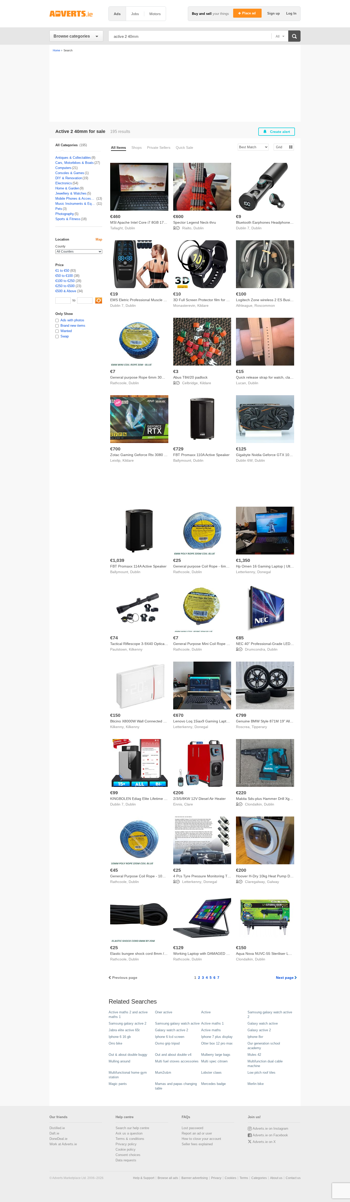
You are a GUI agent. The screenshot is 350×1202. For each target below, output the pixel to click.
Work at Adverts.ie (63, 1144)
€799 (241, 715)
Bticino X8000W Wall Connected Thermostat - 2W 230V (155, 721)
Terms (244, 1178)
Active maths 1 (212, 1023)
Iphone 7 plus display (217, 1037)
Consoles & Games (69, 173)
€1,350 (243, 560)
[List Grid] (282, 147)
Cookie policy (126, 1149)
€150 (115, 715)
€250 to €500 (65, 286)
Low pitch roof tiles (261, 1072)
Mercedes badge (213, 1084)
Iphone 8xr (255, 1037)
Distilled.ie (57, 1128)
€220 (241, 792)
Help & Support (143, 1178)
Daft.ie (54, 1133)
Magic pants (118, 1084)
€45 (114, 870)
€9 (238, 216)
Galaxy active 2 (259, 1030)
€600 (178, 216)
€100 (241, 294)
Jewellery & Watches (71, 193)
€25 (177, 560)
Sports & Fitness (67, 219)
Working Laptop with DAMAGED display (205, 953)
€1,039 (117, 560)
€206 (178, 792)
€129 (178, 947)
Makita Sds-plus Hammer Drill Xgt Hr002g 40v (273, 799)
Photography (64, 214)
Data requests (126, 1160)
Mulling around (119, 1061)
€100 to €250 (65, 281)
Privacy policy (126, 1144)
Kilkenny (135, 649)
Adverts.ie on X (264, 1142)
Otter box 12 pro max (217, 1043)
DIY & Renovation (68, 178)
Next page (285, 978)
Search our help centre (132, 1128)
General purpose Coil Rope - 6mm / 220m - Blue (212, 566)
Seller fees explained (197, 1144)
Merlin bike (256, 1084)
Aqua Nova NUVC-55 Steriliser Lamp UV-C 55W (275, 953)
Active (206, 1012)
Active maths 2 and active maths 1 (128, 1014)
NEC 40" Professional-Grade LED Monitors (270, 644)
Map (99, 239)
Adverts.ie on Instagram (270, 1128)
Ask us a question (129, 1133)
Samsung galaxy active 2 (127, 1023)
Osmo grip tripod (167, 1043)
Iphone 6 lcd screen (169, 1037)
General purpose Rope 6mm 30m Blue (141, 377)
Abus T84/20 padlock (190, 377)
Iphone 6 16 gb (120, 1037)
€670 (178, 715)
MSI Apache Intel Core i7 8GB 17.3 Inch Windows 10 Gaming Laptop (166, 222)
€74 (114, 637)
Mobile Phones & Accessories (75, 198)
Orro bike (115, 1043)
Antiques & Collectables (73, 158)
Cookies (230, 1178)
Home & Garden (67, 188)
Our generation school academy (264, 1045)
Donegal (264, 572)
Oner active (163, 1012)
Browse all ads (168, 1178)
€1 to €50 (62, 271)
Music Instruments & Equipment (75, 204)
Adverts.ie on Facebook (270, 1135)
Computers (63, 168)
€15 (240, 371)
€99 (114, 792)
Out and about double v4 (173, 1055)
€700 (115, 448)
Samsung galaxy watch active (177, 1023)
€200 (241, 870)
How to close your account (201, 1139)
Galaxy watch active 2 (171, 1030)
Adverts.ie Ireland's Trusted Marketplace (76, 14)
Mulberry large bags (215, 1055)
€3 (175, 371)
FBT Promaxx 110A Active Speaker (201, 455)
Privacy (216, 1178)
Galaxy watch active (263, 1023)
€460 (115, 216)
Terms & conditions (130, 1139)
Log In (291, 13)
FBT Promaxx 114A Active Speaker (138, 566)
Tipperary (259, 727)
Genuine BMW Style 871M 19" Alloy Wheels (271, 721)
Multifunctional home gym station (128, 1075)
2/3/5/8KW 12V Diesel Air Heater (199, 799)
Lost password (192, 1128)
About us (276, 1178)
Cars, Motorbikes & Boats (74, 163)
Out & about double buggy (128, 1055)
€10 (177, 294)
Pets (58, 209)
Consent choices (128, 1155)
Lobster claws (211, 1072)
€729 (178, 448)
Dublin (130, 228)
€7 (112, 371)
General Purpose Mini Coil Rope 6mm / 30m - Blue (214, 644)
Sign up (274, 13)
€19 (114, 294)
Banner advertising (194, 1178)
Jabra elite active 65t (124, 1030)
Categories (259, 1178)
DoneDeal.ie (58, 1139)
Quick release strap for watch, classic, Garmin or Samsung (283, 377)
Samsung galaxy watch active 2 (270, 1014)
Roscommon (264, 305)
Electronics (63, 183)
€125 (241, 448)
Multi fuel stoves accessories (177, 1061)
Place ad (249, 13)
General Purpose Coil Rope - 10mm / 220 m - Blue (151, 876)
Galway (273, 882)
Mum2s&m (163, 1072)
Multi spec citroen (214, 1061)
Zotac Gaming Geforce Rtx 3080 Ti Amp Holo (146, 455)
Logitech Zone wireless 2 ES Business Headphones (278, 300)
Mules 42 (254, 1055)
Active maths (211, 1030)
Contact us (293, 1178)
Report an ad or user (197, 1133)
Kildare (203, 305)
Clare (188, 804)
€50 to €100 (64, 276)
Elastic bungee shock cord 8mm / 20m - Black (147, 953)
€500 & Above (65, 291)
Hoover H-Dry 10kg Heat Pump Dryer (266, 876)
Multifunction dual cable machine (265, 1063)
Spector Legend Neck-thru (194, 222)
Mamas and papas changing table (176, 1086)
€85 (240, 637)
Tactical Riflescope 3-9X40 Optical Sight (142, 644)
